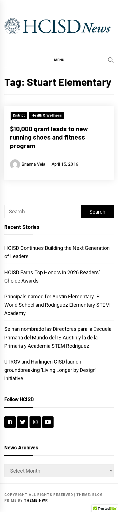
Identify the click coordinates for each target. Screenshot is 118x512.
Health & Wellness (47, 115)
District (19, 115)
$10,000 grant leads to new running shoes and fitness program (49, 137)
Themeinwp (35, 501)
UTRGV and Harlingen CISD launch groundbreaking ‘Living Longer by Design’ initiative (50, 370)
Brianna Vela (33, 164)
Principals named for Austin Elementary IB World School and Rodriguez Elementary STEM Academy (57, 304)
